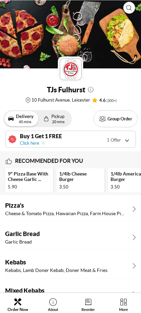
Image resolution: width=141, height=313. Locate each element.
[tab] (17, 304)
